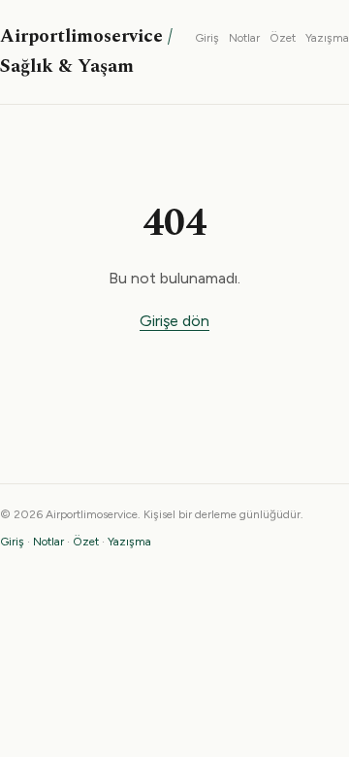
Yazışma (327, 38)
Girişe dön (174, 321)
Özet (283, 38)
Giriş (207, 38)
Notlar (244, 38)
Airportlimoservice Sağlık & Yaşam (86, 51)
